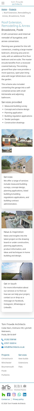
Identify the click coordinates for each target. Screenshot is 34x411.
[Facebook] (9, 394)
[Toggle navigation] (3, 3)
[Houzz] (3, 394)
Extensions (23, 362)
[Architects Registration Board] (7, 387)
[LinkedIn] (24, 394)
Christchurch (7, 358)
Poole (4, 370)
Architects (17, 2)
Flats (21, 366)
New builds (23, 358)
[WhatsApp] (19, 394)
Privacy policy (18, 399)
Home (4, 9)
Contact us (6, 399)
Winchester (6, 362)
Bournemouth (8, 366)
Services (23, 355)
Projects (12, 9)
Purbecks (6, 375)
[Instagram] (14, 394)
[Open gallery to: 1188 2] (7, 150)
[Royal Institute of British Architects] (20, 387)
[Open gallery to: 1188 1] (17, 138)
